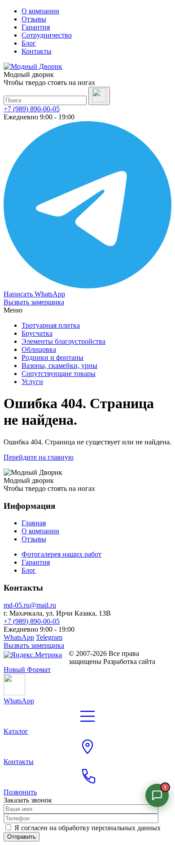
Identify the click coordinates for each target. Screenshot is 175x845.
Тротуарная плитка (51, 325)
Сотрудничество (47, 35)
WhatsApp (19, 637)
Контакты (37, 51)
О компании (40, 11)
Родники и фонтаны (52, 357)
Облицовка (39, 349)
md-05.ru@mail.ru (30, 605)
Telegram (49, 637)
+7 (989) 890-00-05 (32, 109)
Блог (29, 43)
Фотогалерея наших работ (61, 554)
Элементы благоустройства (63, 341)
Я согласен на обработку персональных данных (87, 828)
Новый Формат (27, 669)
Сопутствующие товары (59, 373)
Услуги (32, 381)
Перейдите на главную (39, 457)
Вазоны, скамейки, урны (59, 365)
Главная (34, 523)
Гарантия (36, 27)
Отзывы (34, 19)
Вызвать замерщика (34, 302)
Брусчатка (37, 333)
